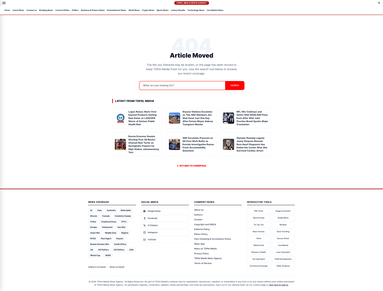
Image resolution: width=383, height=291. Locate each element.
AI (91, 210)
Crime (93, 221)
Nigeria (124, 233)
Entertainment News (116, 10)
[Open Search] (379, 3)
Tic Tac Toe (259, 225)
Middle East (110, 233)
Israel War (95, 233)
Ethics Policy (201, 234)
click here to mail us (278, 285)
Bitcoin (93, 216)
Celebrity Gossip (123, 216)
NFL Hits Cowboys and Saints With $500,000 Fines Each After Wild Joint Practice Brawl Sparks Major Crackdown (252, 118)
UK (91, 249)
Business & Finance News (93, 10)
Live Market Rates (215, 10)
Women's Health (258, 252)
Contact (198, 219)
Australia (111, 210)
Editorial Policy (202, 229)
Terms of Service (203, 263)
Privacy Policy (201, 253)
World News (134, 10)
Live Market (283, 245)
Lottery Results (178, 10)
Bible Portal (259, 245)
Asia (99, 210)
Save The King (283, 231)
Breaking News (46, 10)
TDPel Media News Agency (191, 3)
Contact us (31, 10)
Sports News (162, 10)
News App (199, 243)
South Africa (120, 244)
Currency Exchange (259, 266)
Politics (75, 10)
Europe (93, 227)
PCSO (93, 238)
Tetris (258, 238)
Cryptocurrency (108, 221)
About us (199, 209)
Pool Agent (106, 238)
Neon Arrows (259, 231)
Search (234, 85)
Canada (106, 216)
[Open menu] (4, 3)
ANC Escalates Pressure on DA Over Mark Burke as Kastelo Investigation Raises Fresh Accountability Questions (198, 144)
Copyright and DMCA (205, 224)
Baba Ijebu (126, 210)
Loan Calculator (283, 252)
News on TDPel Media (205, 248)
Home (7, 10)
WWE (108, 255)
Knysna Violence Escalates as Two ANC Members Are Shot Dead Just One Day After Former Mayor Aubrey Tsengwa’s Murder (198, 118)
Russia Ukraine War (99, 244)
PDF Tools (258, 211)
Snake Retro (283, 218)
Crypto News (148, 10)
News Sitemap (117, 267)
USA (131, 249)
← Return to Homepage (191, 165)
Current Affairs (62, 10)
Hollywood (107, 227)
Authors (198, 214)
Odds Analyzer (283, 266)
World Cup (95, 255)
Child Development (283, 259)
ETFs (123, 221)
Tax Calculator (258, 259)
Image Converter (283, 211)
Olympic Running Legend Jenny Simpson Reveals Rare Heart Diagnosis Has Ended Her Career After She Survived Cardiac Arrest (252, 144)
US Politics (119, 249)
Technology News (195, 10)
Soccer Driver (283, 238)
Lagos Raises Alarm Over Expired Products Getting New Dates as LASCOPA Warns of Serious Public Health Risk (142, 118)
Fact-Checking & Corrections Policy (212, 239)
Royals (119, 238)
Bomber (283, 225)
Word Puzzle (258, 218)
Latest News (18, 10)
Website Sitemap (97, 267)
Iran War (121, 227)
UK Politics (103, 249)
